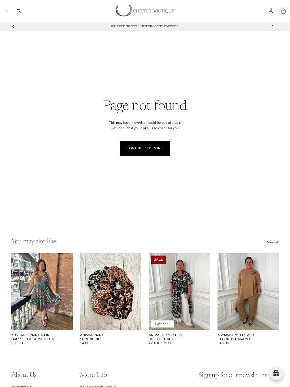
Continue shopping (145, 148)
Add (137, 321)
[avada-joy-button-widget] (276, 373)
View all (273, 242)
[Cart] (283, 11)
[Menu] (6, 11)
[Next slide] (272, 26)
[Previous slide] (13, 26)
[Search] (18, 11)
